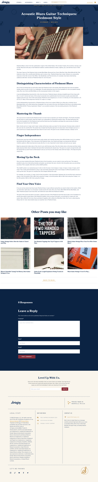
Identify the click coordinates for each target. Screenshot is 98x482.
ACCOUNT (90, 2)
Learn (45, 2)
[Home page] (5, 2)
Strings (19, 2)
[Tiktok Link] (15, 473)
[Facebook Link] (23, 473)
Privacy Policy (24, 421)
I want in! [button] (65, 389)
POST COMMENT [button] (27, 356)
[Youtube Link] (19, 473)
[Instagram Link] (10, 473)
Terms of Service (14, 421)
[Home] (37, 403)
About (38, 2)
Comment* (21, 319)
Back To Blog (49, 280)
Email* (20, 347)
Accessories (28, 2)
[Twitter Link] (27, 473)
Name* (20, 339)
